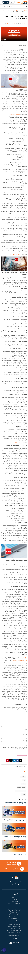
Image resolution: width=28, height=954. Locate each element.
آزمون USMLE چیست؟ (14, 114)
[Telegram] (15, 884)
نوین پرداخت (24, 10)
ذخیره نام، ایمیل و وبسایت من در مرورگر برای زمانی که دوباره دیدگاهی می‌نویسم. (14, 748)
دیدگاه (25, 711)
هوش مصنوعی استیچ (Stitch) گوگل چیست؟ (15, 820)
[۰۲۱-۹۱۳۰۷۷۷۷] (3, 6)
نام (25, 729)
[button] (2, 45)
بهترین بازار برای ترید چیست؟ (19, 854)
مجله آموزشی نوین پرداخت (16, 10)
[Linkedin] (9, 884)
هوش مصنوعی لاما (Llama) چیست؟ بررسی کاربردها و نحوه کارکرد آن (15, 803)
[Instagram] (12, 884)
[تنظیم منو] (26, 6)
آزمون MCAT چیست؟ (15, 254)
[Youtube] (18, 884)
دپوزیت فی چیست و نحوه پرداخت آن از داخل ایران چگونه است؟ (15, 837)
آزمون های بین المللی (20, 23)
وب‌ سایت (24, 740)
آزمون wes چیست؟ (15, 443)
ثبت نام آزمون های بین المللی (20, 660)
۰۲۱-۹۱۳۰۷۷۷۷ (8, 6)
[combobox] (14, 766)
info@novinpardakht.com (14, 936)
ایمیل (25, 734)
